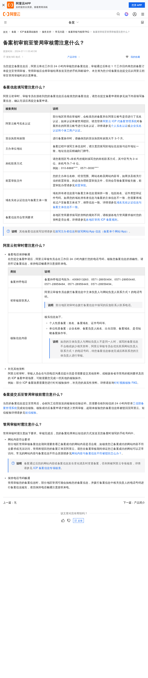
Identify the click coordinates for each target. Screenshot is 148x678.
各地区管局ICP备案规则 (101, 219)
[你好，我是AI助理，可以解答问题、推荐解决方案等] (126, 14)
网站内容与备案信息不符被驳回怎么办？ (97, 453)
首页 (5, 31)
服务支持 (46, 31)
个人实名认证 (119, 126)
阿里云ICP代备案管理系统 (120, 121)
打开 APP (137, 5)
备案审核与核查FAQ (78, 31)
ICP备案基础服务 (29, 31)
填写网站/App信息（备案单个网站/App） (103, 231)
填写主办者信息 (65, 231)
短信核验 (30, 412)
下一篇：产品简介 (134, 502)
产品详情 (72, 56)
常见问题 (59, 31)
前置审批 (80, 185)
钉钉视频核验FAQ (125, 382)
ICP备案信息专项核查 (47, 468)
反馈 (80, 520)
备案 (14, 31)
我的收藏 (135, 56)
